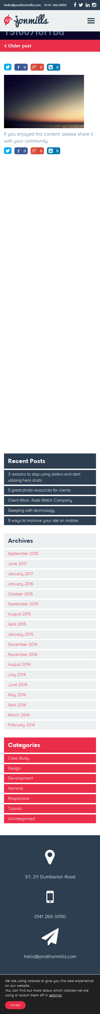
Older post (19, 45)
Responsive (18, 798)
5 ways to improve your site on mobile (43, 520)
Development (20, 778)
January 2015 (20, 634)
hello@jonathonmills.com (22, 5)
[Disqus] (50, 234)
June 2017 (17, 563)
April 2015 (17, 624)
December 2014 (22, 644)
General (15, 788)
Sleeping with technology (31, 510)
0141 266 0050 (55, 5)
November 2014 (22, 654)
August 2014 (19, 664)
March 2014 (19, 714)
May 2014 (17, 694)
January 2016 (20, 583)
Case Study (18, 758)
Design (14, 768)
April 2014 (17, 704)
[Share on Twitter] (7, 67)
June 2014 (17, 684)
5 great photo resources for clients (39, 490)
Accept (15, 1005)
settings (55, 995)
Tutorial (15, 808)
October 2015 (20, 594)
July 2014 (17, 674)
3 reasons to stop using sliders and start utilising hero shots (44, 477)
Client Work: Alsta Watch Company (40, 500)
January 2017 (20, 573)
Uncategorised (21, 818)
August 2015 (19, 613)
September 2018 (23, 553)
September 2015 (23, 603)
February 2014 (21, 724)
